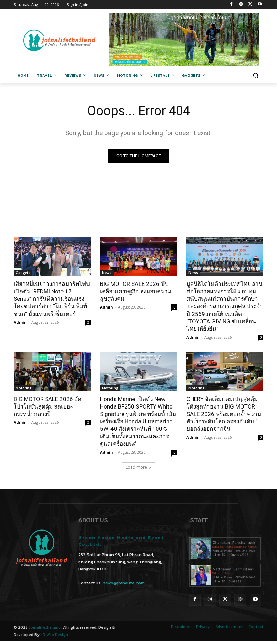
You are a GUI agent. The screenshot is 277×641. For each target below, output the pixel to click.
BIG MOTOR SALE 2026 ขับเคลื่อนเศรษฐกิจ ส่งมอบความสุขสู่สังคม (135, 291)
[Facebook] (231, 5)
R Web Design (55, 635)
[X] (250, 5)
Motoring (24, 388)
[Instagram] (241, 5)
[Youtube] (259, 5)
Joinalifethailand (45, 627)
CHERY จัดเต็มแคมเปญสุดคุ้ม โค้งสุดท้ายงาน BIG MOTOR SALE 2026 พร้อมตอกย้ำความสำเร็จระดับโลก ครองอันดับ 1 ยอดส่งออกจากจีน (223, 414)
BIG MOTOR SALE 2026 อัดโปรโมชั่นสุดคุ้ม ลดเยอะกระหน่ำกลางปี (47, 406)
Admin (20, 322)
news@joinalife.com (124, 583)
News (106, 272)
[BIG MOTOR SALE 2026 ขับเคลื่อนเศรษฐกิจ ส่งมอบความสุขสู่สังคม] (138, 256)
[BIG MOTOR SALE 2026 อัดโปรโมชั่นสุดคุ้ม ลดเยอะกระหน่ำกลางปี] (52, 371)
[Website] (240, 600)
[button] (255, 75)
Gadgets (23, 272)
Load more (136, 467)
